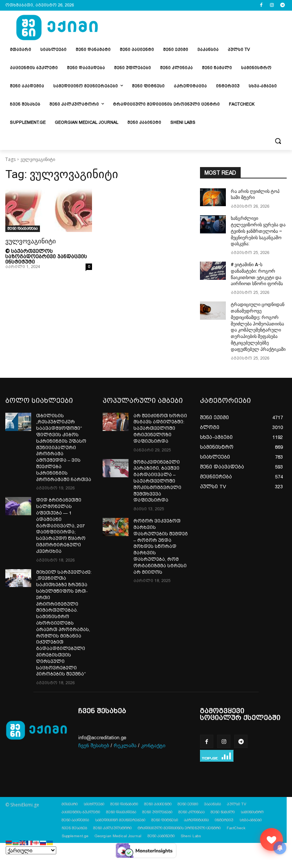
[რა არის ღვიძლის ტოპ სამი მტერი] (213, 197)
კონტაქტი (153, 745)
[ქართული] (36, 842)
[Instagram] (271, 5)
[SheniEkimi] (57, 28)
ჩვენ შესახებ (93, 745)
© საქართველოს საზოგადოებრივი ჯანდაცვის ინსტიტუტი (46, 256)
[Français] (29, 842)
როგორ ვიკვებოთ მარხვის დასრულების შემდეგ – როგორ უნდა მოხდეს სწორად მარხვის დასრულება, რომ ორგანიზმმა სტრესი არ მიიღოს (160, 546)
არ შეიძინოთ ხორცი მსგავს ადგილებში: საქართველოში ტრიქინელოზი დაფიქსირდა (160, 428)
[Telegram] (282, 5)
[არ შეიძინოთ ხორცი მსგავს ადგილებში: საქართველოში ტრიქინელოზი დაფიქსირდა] (116, 422)
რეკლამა (125, 745)
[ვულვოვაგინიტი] (48, 210)
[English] (22, 842)
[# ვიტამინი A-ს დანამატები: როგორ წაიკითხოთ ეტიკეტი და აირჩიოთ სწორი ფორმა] (213, 271)
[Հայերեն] (9, 842)
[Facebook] (261, 5)
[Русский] (43, 842)
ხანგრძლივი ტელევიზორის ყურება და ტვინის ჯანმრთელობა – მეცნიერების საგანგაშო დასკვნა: (258, 231)
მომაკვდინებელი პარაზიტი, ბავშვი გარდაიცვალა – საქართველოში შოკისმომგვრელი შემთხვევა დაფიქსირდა (157, 481)
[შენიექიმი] (271, 839)
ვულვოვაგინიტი (30, 241)
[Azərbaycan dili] (16, 842)
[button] (278, 141)
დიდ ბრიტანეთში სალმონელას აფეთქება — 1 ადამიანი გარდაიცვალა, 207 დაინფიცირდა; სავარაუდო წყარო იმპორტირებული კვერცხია (61, 525)
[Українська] (50, 842)
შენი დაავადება (23, 228)
